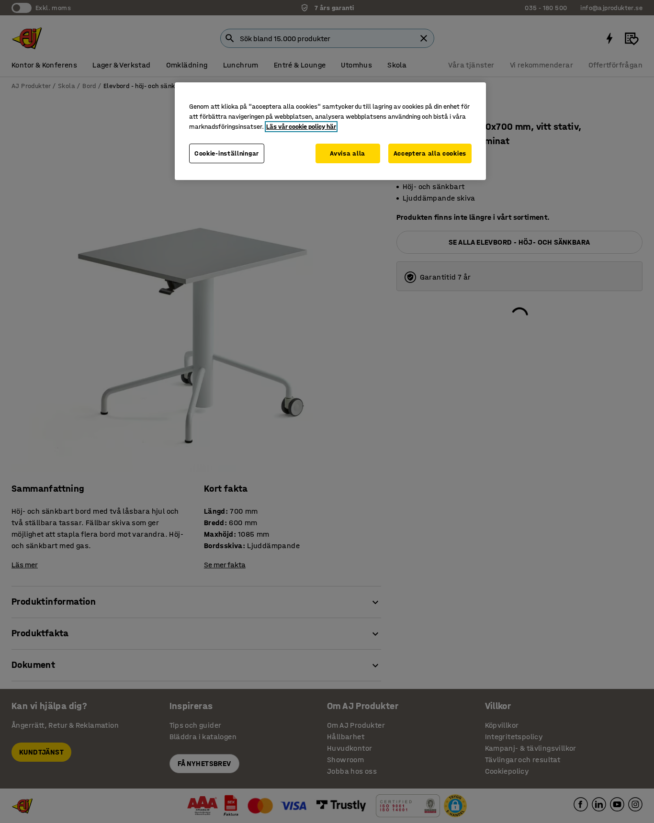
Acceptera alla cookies (430, 153)
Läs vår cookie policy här (301, 127)
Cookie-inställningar (226, 153)
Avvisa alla (347, 153)
